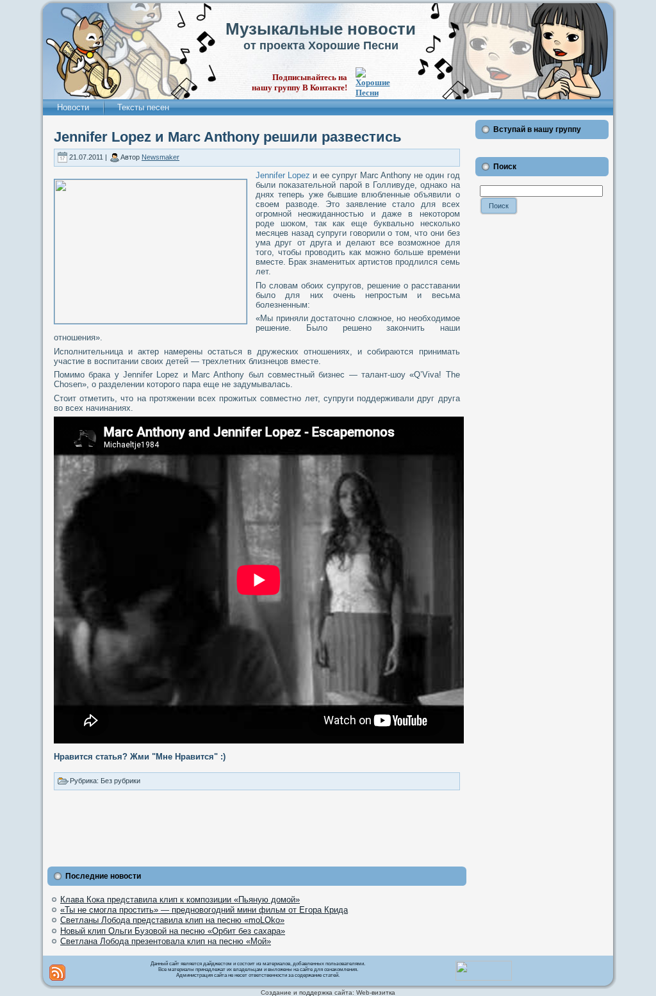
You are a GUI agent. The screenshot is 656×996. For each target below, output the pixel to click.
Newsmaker (160, 157)
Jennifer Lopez (283, 175)
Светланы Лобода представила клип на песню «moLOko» (172, 920)
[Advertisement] (257, 825)
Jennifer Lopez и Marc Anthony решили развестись (228, 137)
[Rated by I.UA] (483, 978)
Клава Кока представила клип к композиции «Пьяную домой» (180, 899)
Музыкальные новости (321, 28)
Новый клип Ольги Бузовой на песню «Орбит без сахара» (172, 931)
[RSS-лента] (57, 973)
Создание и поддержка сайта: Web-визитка (328, 992)
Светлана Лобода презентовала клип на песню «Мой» (165, 941)
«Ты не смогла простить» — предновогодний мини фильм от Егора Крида (204, 910)
